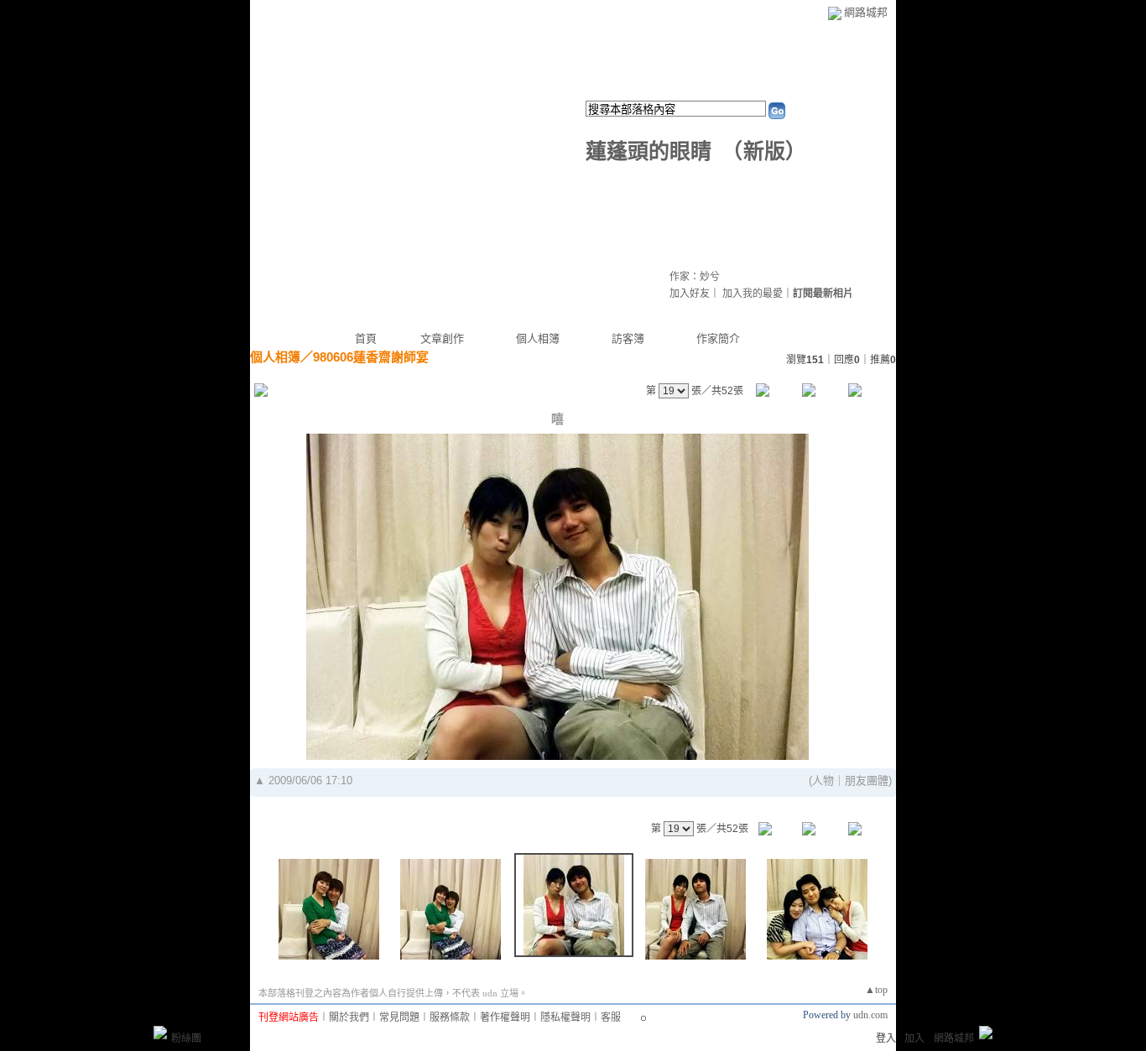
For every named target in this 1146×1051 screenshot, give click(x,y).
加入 (914, 1038)
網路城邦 (866, 12)
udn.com (870, 1015)
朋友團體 (866, 780)
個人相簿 (538, 338)
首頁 (366, 338)
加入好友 (689, 293)
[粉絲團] (160, 1032)
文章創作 (442, 338)
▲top (876, 990)
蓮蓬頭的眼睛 (648, 151)
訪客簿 (628, 338)
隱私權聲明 (565, 1017)
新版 (764, 151)
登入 (886, 1038)
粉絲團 (186, 1038)
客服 (611, 1017)
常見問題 (399, 1017)
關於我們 (349, 1017)
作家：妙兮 (694, 277)
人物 (823, 780)
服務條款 (450, 1017)
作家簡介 (718, 338)
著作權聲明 (505, 1017)
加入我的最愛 (752, 293)
